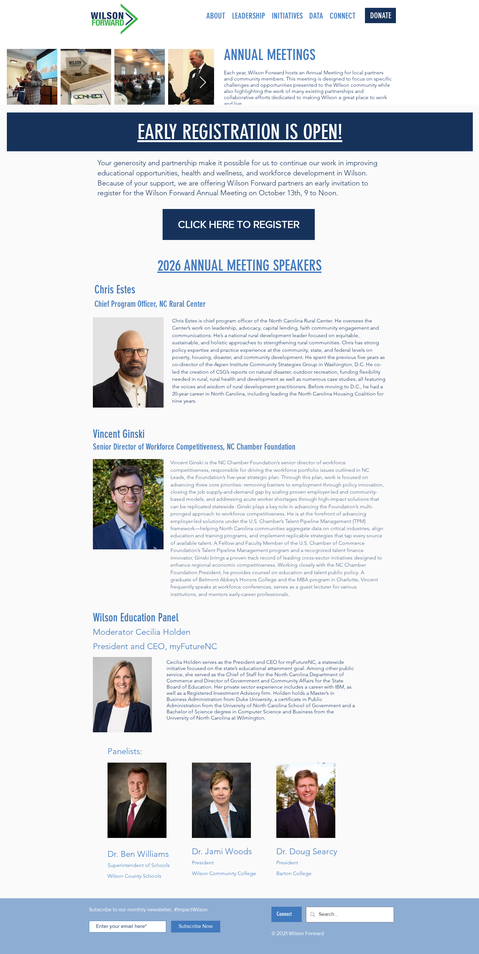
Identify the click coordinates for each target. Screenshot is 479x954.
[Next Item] (203, 82)
